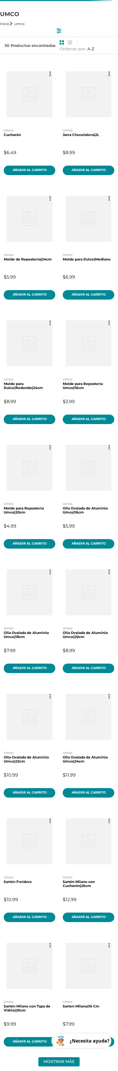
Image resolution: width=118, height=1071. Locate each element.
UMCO (19, 24)
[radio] (62, 42)
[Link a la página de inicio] (6, 24)
